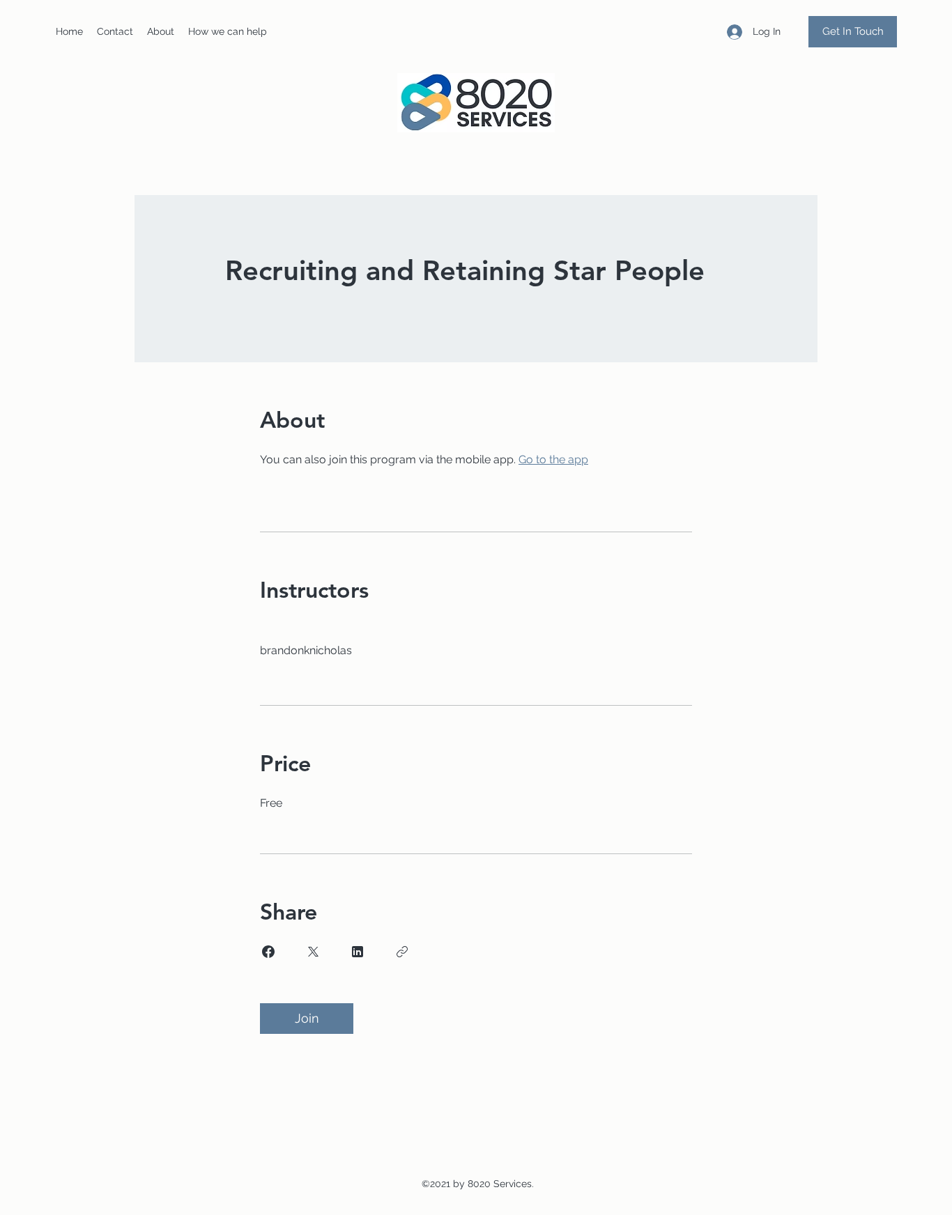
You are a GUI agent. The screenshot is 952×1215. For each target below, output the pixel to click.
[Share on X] (313, 951)
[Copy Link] (402, 951)
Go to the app (553, 459)
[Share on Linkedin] (357, 951)
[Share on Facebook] (268, 951)
